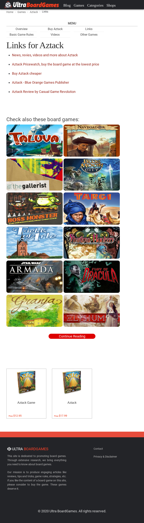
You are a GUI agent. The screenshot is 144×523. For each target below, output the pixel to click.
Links (88, 29)
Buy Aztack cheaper (27, 73)
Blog (67, 5)
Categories (95, 5)
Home (9, 12)
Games (79, 5)
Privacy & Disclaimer (105, 456)
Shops (111, 5)
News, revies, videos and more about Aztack (45, 55)
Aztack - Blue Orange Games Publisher (40, 82)
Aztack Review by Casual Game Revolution (44, 92)
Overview (22, 29)
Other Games (89, 34)
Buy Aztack (55, 29)
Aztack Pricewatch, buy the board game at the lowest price (55, 64)
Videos (55, 34)
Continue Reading (72, 336)
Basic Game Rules (22, 34)
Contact (98, 448)
